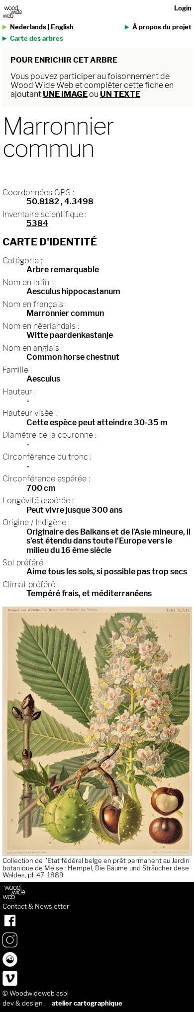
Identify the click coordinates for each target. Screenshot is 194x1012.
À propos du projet (162, 27)
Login (183, 8)
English (62, 27)
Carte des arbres (36, 38)
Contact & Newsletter (35, 906)
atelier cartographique (87, 1003)
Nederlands (28, 27)
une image (65, 94)
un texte (120, 94)
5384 (37, 223)
